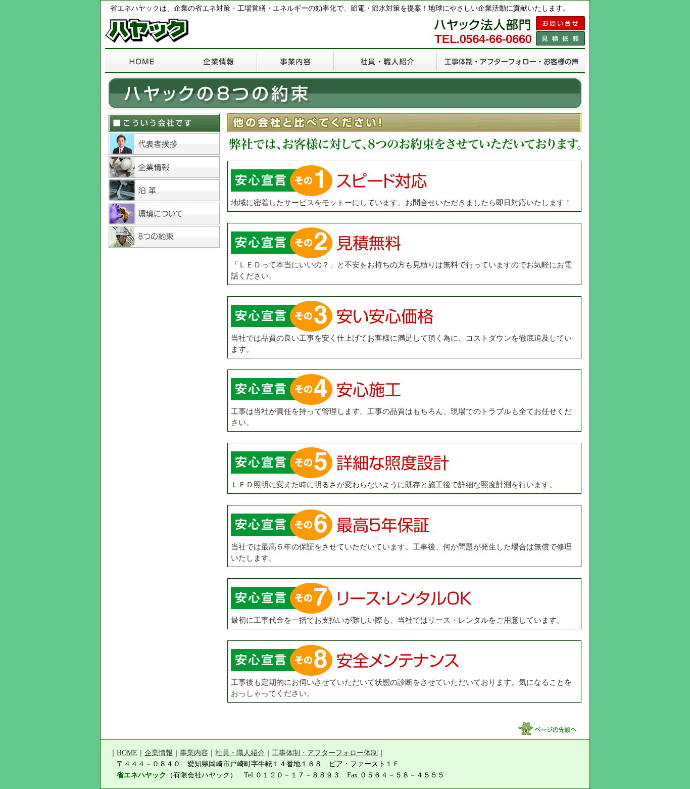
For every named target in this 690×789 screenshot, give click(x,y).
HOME (127, 753)
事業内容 (194, 753)
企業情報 (158, 753)
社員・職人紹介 (240, 753)
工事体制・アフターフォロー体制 (325, 753)
